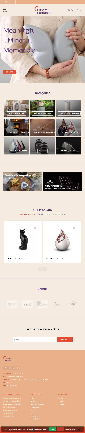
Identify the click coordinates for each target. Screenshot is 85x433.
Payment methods (9, 407)
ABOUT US (34, 410)
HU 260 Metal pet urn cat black (18, 259)
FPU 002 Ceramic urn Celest (56, 259)
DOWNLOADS (35, 416)
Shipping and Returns (10, 410)
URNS (32, 398)
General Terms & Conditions (12, 401)
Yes (52, 429)
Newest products (59, 214)
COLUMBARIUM (35, 419)
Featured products (27, 214)
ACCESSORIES (35, 407)
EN (6, 2)
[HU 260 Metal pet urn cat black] (23, 240)
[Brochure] (68, 10)
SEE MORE (9, 72)
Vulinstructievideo (8, 416)
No (60, 429)
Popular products (44, 214)
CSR (32, 413)
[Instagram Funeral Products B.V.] (9, 368)
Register (60, 398)
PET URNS (34, 401)
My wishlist (61, 404)
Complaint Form (8, 413)
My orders (61, 401)
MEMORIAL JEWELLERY (37, 404)
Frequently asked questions (12, 398)
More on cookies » (70, 429)
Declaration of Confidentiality (12, 404)
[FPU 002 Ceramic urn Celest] (62, 240)
